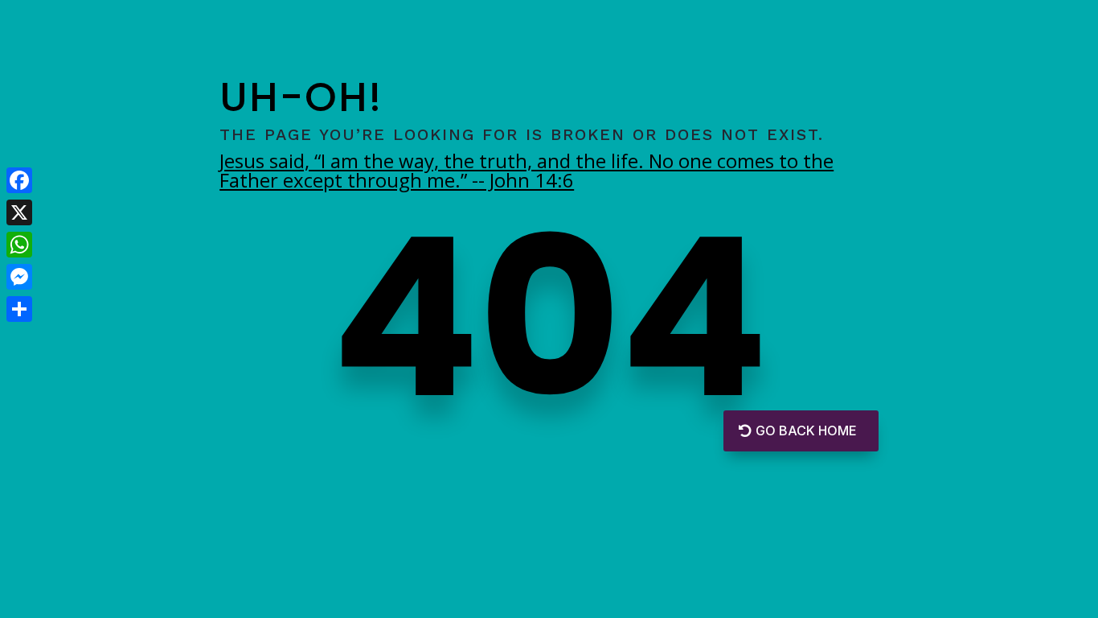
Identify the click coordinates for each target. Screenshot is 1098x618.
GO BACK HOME (806, 430)
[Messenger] (19, 277)
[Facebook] (19, 180)
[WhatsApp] (19, 245)
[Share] (19, 309)
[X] (19, 212)
